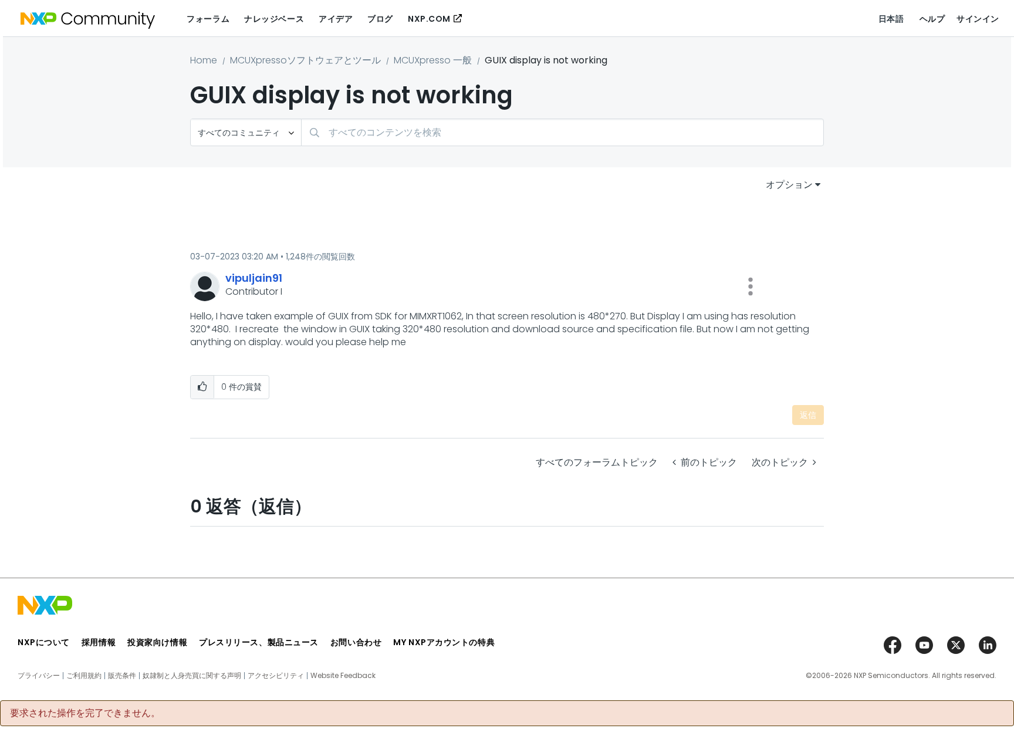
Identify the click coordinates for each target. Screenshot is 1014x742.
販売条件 (122, 675)
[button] (750, 286)
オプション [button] (789, 184)
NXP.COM (429, 19)
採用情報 (99, 642)
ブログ (380, 19)
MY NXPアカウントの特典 (444, 642)
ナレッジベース (274, 19)
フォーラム (208, 19)
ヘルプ (932, 19)
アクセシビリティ (276, 675)
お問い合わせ (355, 642)
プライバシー (39, 675)
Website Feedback (343, 675)
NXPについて (44, 642)
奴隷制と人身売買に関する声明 (192, 675)
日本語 (891, 19)
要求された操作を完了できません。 (85, 713)
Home (203, 60)
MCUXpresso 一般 (433, 60)
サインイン (977, 19)
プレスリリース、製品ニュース (259, 642)
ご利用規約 (84, 675)
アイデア (336, 19)
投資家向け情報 (157, 642)
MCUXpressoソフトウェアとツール (305, 60)
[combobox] (562, 132)
